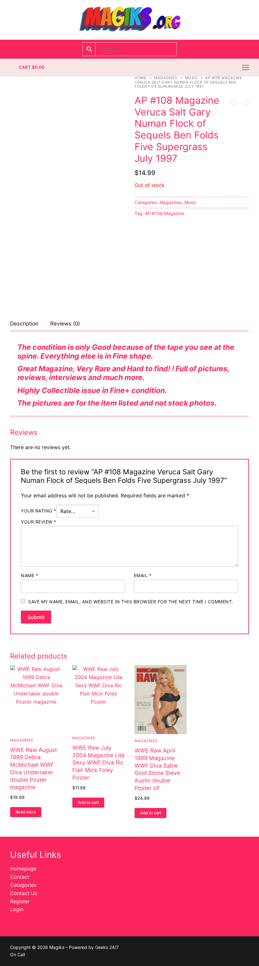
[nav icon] (245, 67)
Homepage (23, 868)
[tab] (24, 324)
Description (24, 323)
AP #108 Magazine (164, 213)
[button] (88, 803)
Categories (23, 885)
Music (191, 78)
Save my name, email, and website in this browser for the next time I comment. (130, 601)
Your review (38, 521)
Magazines (165, 78)
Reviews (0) (65, 323)
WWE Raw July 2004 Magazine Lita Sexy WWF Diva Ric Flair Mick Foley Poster (98, 762)
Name (29, 575)
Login (16, 909)
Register (20, 901)
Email (143, 575)
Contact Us (23, 893)
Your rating (38, 510)
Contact (19, 877)
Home (140, 78)
